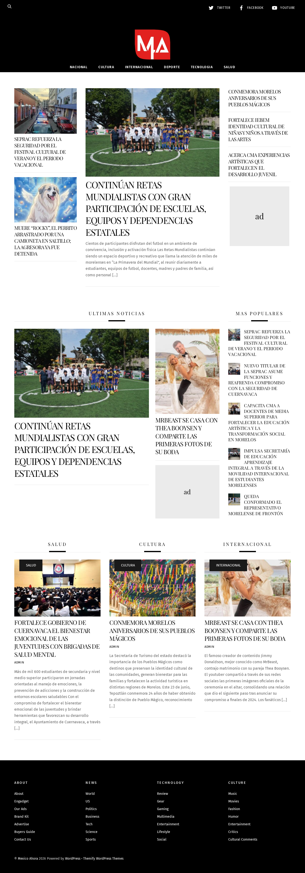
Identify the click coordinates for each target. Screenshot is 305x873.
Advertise (21, 824)
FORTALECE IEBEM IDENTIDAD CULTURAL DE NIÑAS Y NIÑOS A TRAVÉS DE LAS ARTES (258, 129)
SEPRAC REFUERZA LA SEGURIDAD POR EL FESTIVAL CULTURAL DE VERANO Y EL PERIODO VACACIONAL (40, 151)
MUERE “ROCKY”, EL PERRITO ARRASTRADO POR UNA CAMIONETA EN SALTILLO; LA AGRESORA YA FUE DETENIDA (45, 240)
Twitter (223, 8)
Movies (233, 801)
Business (92, 817)
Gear (160, 801)
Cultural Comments (242, 839)
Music (232, 794)
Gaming (162, 809)
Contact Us (22, 839)
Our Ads (20, 809)
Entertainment (168, 824)
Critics (233, 832)
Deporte (172, 67)
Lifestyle (163, 832)
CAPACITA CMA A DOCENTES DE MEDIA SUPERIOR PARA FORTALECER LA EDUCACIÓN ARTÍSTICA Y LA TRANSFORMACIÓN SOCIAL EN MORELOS (259, 422)
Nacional (78, 67)
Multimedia (165, 817)
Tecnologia (202, 67)
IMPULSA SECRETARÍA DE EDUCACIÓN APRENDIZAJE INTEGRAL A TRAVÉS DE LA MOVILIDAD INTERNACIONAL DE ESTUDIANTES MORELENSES (259, 468)
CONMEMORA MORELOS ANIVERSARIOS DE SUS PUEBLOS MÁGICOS (254, 98)
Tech (89, 824)
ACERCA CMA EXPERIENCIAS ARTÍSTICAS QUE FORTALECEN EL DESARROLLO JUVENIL (259, 164)
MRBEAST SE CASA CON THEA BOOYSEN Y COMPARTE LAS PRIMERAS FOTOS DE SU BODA (186, 436)
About (18, 794)
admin (19, 662)
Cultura (106, 67)
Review (162, 794)
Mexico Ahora (28, 859)
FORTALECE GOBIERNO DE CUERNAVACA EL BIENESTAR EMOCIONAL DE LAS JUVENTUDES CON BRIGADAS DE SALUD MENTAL (57, 638)
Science (91, 832)
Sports (91, 839)
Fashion (234, 809)
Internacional (139, 67)
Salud (229, 67)
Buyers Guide (24, 832)
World (90, 794)
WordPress (72, 859)
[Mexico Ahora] (152, 51)
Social (161, 839)
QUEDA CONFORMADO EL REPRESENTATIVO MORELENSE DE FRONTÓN (255, 504)
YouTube (287, 8)
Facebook (255, 8)
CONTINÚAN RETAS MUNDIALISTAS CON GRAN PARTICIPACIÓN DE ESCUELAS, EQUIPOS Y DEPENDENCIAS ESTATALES (146, 208)
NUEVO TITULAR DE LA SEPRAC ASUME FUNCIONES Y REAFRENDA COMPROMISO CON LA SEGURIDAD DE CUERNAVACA (256, 380)
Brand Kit (21, 817)
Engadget (21, 801)
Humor (233, 817)
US (88, 801)
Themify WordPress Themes (103, 859)
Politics (91, 809)
